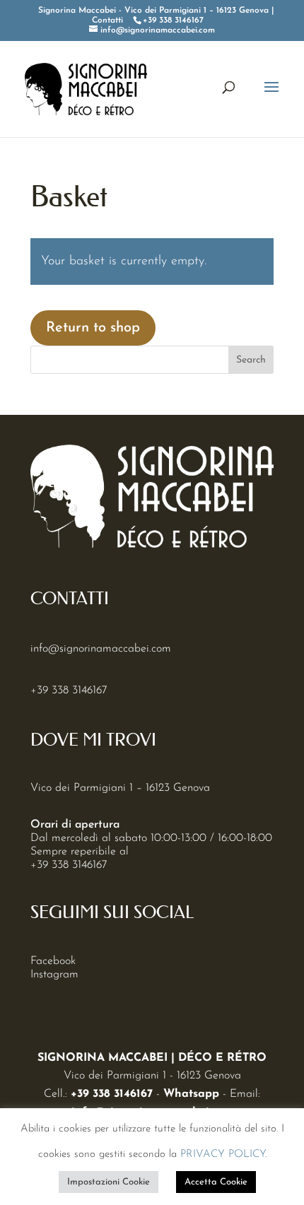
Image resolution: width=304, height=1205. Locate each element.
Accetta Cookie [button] (216, 1182)
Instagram (54, 974)
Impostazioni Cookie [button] (108, 1182)
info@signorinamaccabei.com (100, 648)
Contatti (107, 20)
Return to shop (93, 328)
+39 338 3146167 (68, 690)
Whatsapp (191, 1094)
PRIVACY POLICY (222, 1154)
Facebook (53, 961)
